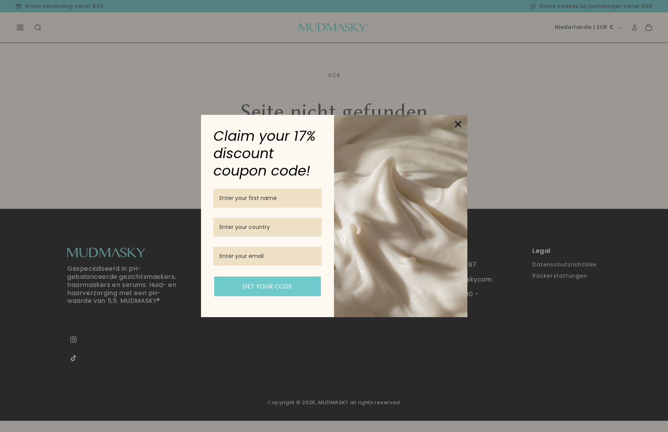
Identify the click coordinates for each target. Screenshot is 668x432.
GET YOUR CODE (267, 286)
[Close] (458, 124)
